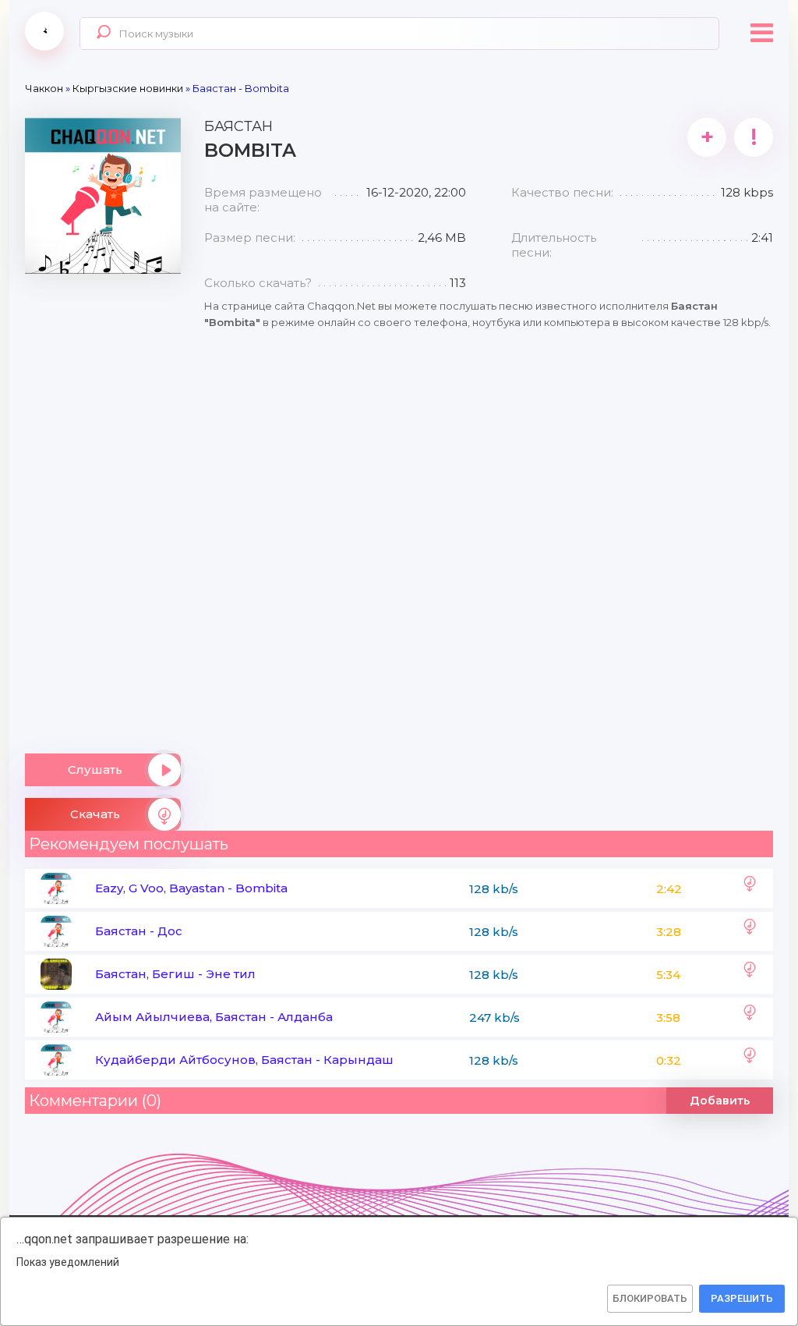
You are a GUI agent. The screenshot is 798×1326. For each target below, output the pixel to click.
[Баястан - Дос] (749, 931)
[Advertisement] (103, 508)
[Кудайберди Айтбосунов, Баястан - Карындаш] (749, 1060)
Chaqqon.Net (44, 31)
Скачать (95, 814)
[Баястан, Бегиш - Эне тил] (749, 974)
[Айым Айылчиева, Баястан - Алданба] (749, 1017)
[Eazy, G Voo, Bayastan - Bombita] (749, 888)
